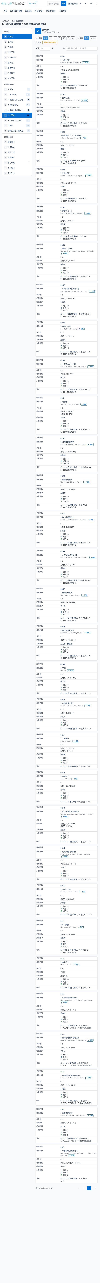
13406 (65, 123)
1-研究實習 (64, 925)
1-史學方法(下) (66, 211)
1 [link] (89, 1188)
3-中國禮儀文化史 (67, 703)
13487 (65, 656)
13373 (65, 1101)
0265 (62, 886)
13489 (65, 1025)
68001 (65, 988)
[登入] (80, 3)
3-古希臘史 (64, 738)
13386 (65, 505)
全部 (45, 38)
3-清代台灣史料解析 (68, 852)
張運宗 (69, 644)
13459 (65, 543)
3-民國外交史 (65, 326)
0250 (62, 360)
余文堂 (62, 606)
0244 (62, 170)
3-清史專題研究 (66, 1113)
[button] (39, 11)
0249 (62, 323)
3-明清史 (63, 402)
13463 (65, 352)
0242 (62, 94)
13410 (65, 236)
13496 (65, 915)
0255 (62, 514)
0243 (62, 132)
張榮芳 (62, 149)
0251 (62, 398)
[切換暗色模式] (96, 3)
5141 (62, 921)
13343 (65, 314)
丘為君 (62, 224)
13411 (65, 802)
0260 (62, 700)
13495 (65, 879)
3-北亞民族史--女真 (68, 364)
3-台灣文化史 (65, 889)
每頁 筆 (44, 48)
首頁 (6, 21)
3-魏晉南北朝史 (66, 248)
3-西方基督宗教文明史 (68, 555)
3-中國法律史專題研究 (68, 997)
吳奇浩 (62, 867)
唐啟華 (62, 111)
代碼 (86, 38)
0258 (62, 627)
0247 (62, 285)
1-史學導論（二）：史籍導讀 (71, 135)
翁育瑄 (62, 73)
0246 (62, 245)
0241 (62, 56)
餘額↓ (38, 42)
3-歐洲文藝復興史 (67, 517)
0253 (62, 476)
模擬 (86, 63)
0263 (62, 808)
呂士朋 (62, 417)
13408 (65, 198)
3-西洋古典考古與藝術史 (69, 811)
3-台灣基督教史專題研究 (69, 1038)
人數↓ (93, 38)
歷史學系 (73, 85)
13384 (65, 1138)
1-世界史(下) (65, 98)
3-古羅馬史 (64, 776)
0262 (62, 773)
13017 (65, 276)
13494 (65, 842)
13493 (65, 1178)
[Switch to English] (86, 3)
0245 (62, 207)
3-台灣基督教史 (66, 480)
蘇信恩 (62, 531)
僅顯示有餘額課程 (50, 42)
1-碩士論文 (64, 962)
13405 (65, 85)
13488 (65, 580)
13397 (65, 766)
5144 (62, 1034)
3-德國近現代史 (66, 593)
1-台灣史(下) (65, 173)
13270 (65, 467)
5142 (62, 959)
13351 (65, 618)
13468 (65, 693)
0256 (62, 551)
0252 (62, 438)
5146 (62, 1109)
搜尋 (63, 4)
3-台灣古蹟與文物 (67, 442)
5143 (62, 994)
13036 (65, 429)
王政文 (62, 186)
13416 (65, 1063)
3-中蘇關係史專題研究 (68, 1151)
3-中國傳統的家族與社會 (69, 289)
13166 (65, 161)
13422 (65, 729)
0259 (62, 664)
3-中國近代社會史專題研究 (70, 1075)
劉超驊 (62, 455)
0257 (62, 589)
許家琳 (62, 754)
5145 (62, 1072)
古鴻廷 (62, 1089)
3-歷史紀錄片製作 (67, 630)
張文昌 (62, 717)
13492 (65, 389)
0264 (62, 848)
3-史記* (63, 668)
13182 (65, 950)
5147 (62, 1147)
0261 (62, 735)
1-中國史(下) (65, 60)
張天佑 (62, 377)
